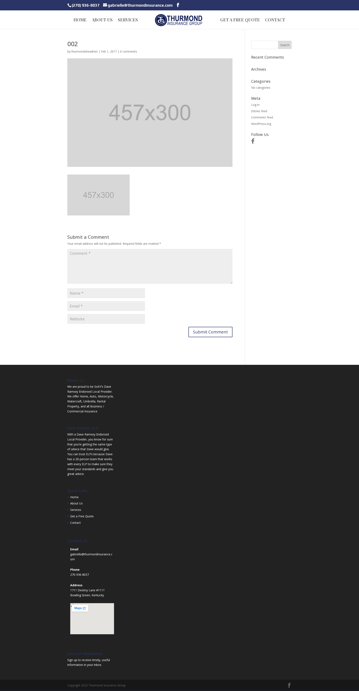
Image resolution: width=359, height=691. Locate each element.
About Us (102, 20)
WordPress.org (261, 124)
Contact (275, 20)
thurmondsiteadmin (84, 51)
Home (80, 20)
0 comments (128, 51)
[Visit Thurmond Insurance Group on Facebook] (252, 142)
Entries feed (259, 111)
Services (128, 20)
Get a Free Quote (240, 20)
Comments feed (262, 117)
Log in (255, 105)
